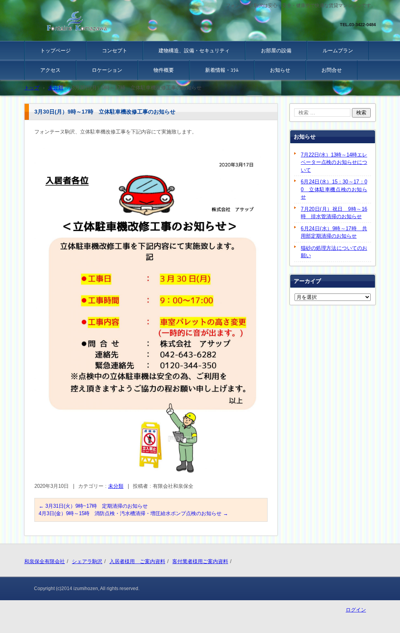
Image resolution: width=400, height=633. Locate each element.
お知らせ (280, 70)
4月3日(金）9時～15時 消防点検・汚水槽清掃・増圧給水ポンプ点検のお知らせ (133, 513)
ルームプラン (338, 50)
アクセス (50, 70)
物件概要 (164, 70)
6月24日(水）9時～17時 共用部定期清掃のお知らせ (334, 232)
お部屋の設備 (276, 50)
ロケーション (107, 70)
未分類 (115, 486)
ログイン (356, 610)
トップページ (55, 50)
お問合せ (331, 70)
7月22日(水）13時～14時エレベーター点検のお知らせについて (334, 162)
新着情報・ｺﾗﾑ (222, 70)
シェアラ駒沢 (87, 561)
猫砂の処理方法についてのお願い (334, 252)
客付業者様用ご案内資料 (200, 561)
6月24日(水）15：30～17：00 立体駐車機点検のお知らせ (334, 189)
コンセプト (114, 50)
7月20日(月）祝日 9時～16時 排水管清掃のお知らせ (334, 213)
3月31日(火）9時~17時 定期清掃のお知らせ (93, 506)
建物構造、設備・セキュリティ (194, 50)
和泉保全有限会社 (44, 561)
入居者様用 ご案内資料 (137, 561)
